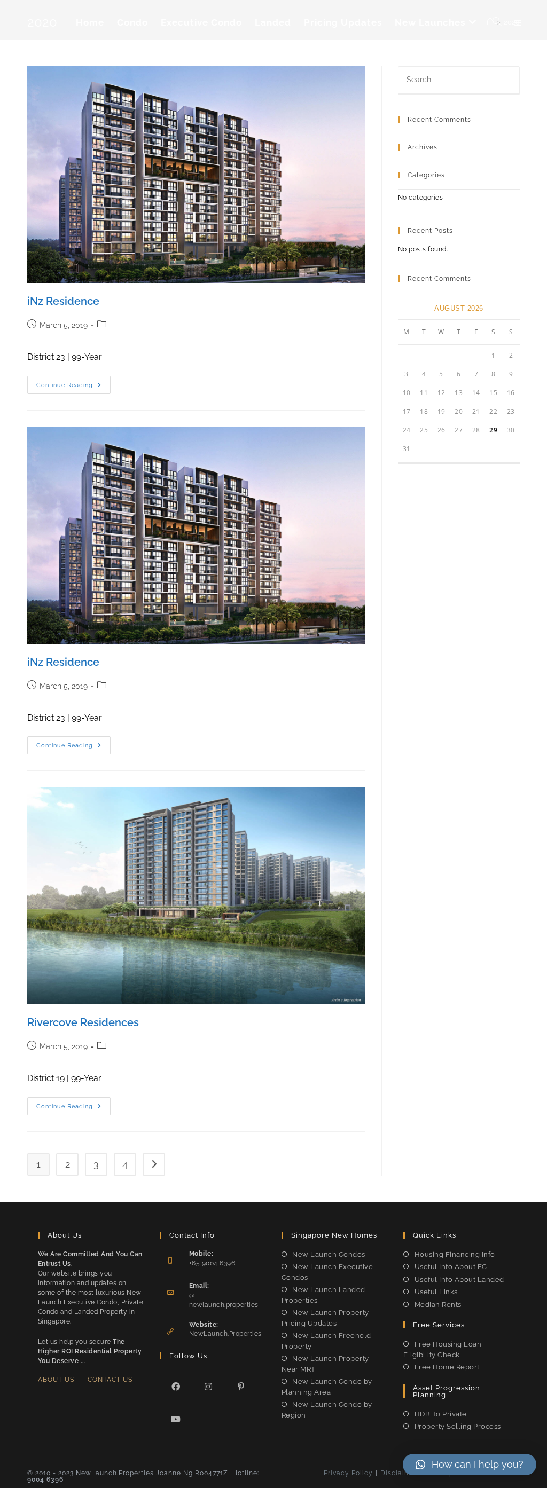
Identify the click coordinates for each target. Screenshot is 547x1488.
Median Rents (438, 1305)
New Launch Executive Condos (327, 1272)
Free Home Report (447, 1367)
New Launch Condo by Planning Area (327, 1386)
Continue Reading (73, 387)
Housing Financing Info (455, 1254)
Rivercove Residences (83, 1022)
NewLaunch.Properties (225, 1333)
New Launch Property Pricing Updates (325, 1318)
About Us (56, 1379)
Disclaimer (399, 1473)
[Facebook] (176, 1386)
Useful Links (436, 1292)
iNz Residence (63, 301)
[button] (469, 1464)
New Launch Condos (328, 1254)
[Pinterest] (241, 1386)
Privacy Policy (348, 1473)
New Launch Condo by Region (327, 1409)
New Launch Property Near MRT (325, 1364)
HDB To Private (441, 1414)
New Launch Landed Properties (323, 1295)
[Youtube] (176, 1419)
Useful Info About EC (451, 1267)
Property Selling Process (458, 1426)
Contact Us (110, 1379)
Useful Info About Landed (459, 1280)
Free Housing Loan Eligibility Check (442, 1349)
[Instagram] (208, 1386)
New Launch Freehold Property (326, 1341)
